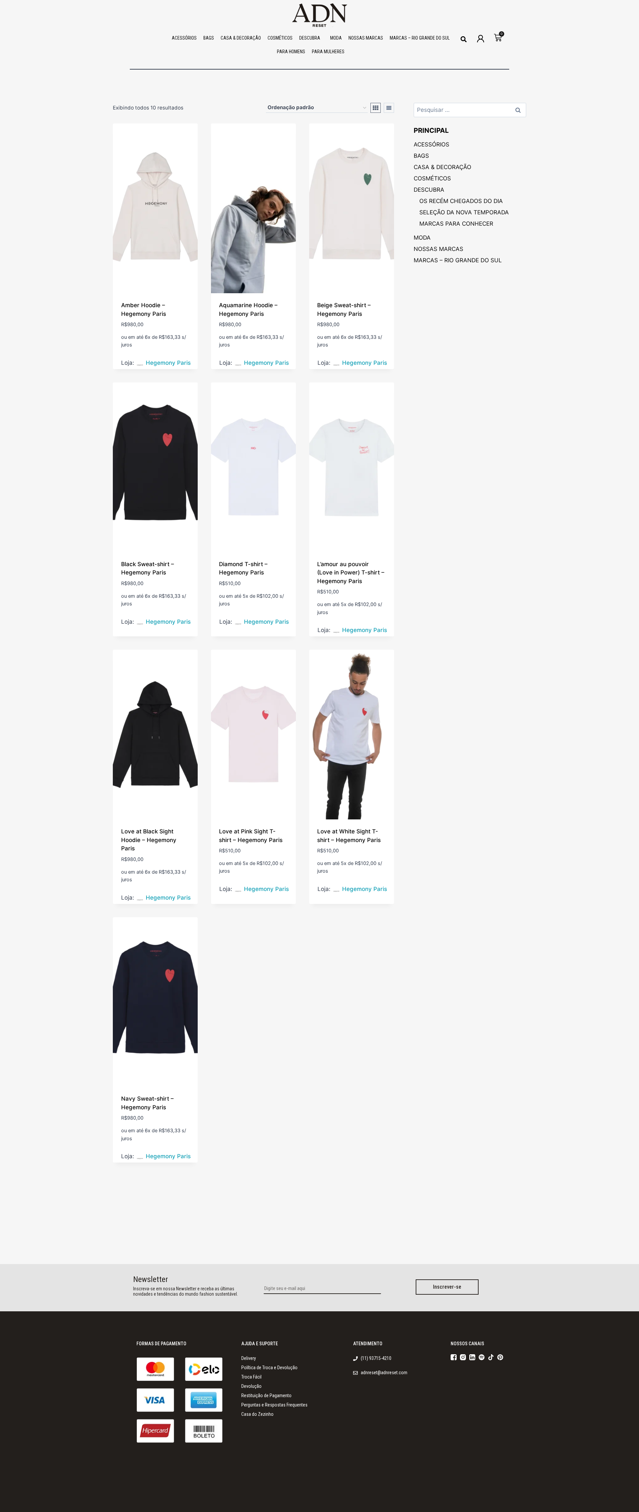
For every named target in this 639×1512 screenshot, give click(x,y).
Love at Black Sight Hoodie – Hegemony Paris (148, 840)
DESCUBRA (309, 38)
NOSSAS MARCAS (365, 38)
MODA (336, 38)
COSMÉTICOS (280, 38)
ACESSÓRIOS (184, 38)
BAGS (208, 38)
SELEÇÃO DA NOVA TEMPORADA (464, 212)
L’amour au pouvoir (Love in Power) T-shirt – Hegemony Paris (350, 572)
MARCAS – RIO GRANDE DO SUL (420, 38)
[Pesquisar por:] (470, 110)
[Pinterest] (500, 1357)
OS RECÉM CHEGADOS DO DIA (461, 201)
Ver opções (137, 364)
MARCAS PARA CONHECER (456, 223)
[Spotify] (482, 1357)
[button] (463, 39)
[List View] (389, 108)
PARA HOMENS (291, 51)
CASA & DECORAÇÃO (241, 38)
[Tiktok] (491, 1357)
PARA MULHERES (328, 51)
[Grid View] (375, 108)
